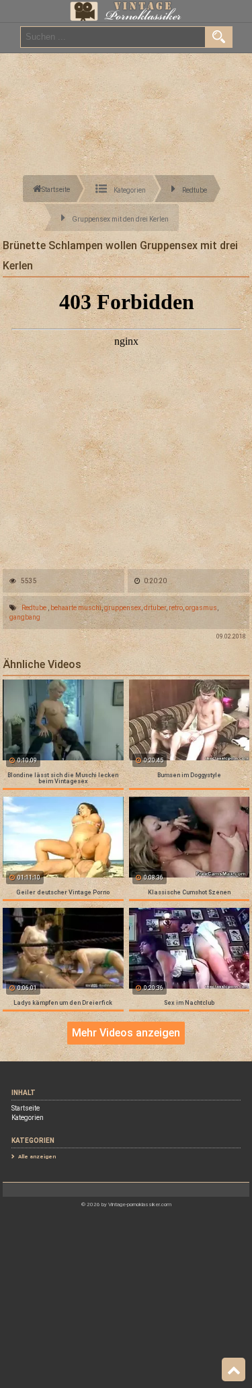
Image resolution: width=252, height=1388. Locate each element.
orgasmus (201, 608)
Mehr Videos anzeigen (126, 1032)
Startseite (25, 1108)
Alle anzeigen (37, 1157)
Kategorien (27, 1117)
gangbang (24, 617)
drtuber (155, 608)
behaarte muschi (75, 608)
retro (176, 608)
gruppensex (122, 608)
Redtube (34, 608)
